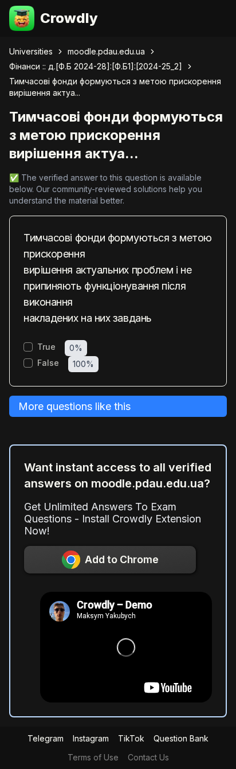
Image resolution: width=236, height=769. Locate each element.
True (46, 347)
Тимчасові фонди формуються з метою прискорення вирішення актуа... (115, 86)
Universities (31, 51)
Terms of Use (93, 757)
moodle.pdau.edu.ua (106, 51)
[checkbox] (28, 347)
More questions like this (74, 406)
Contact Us (148, 757)
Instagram (91, 738)
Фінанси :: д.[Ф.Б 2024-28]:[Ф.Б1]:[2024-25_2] (95, 66)
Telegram (45, 738)
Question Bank (181, 738)
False (48, 363)
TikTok (131, 738)
